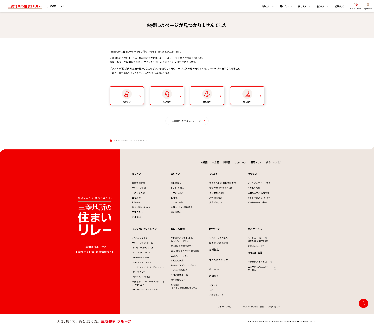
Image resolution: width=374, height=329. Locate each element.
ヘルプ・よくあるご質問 (253, 306)
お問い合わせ (274, 306)
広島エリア (240, 162)
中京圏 (215, 162)
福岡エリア (256, 162)
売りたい (266, 6)
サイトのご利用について (229, 306)
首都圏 (204, 162)
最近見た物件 (355, 7)
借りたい (320, 6)
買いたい (284, 6)
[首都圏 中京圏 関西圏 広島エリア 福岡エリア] (55, 6)
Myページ (368, 8)
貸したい (302, 6)
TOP (363, 304)
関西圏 (227, 162)
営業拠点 (339, 6)
